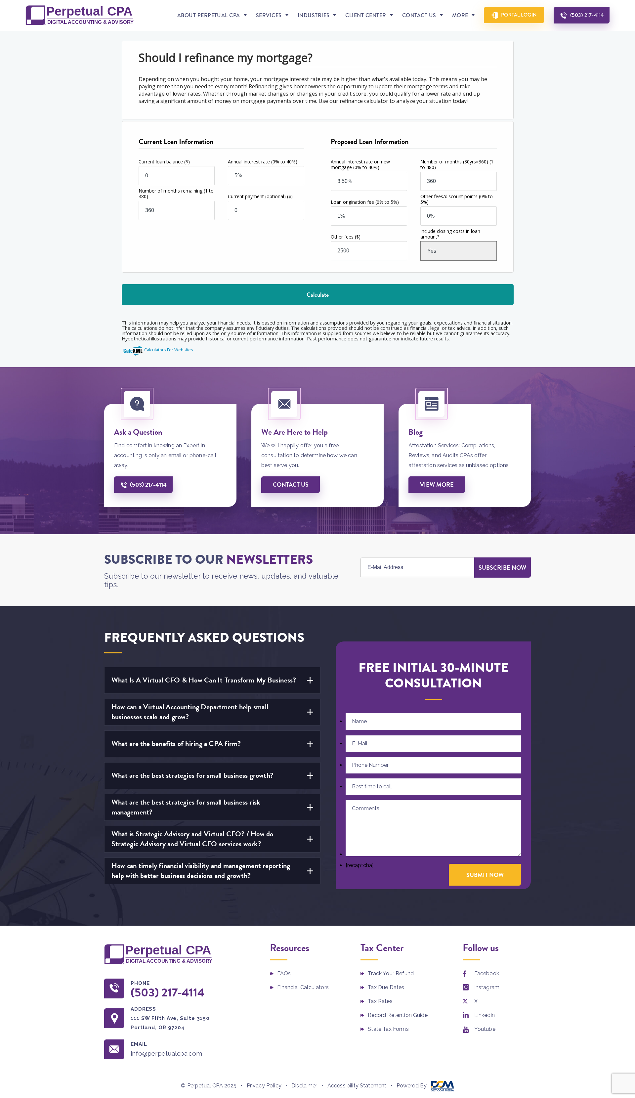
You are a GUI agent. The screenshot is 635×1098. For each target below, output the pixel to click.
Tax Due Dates (386, 987)
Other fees (345, 237)
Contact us (291, 484)
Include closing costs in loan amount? (450, 234)
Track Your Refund (391, 973)
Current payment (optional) (260, 196)
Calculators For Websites (168, 350)
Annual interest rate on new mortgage (360, 164)
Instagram (486, 987)
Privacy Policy (264, 1085)
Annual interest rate (262, 161)
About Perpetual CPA (208, 15)
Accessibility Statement (357, 1085)
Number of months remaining (176, 193)
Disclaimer (304, 1085)
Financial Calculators (303, 987)
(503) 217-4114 (587, 15)
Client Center (365, 15)
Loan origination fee (365, 202)
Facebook (486, 973)
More (460, 15)
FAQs (284, 973)
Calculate (318, 294)
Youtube (484, 1029)
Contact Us (419, 15)
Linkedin (484, 1015)
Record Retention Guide (398, 1015)
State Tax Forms (388, 1029)
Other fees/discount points (456, 199)
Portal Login (519, 15)
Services (269, 15)
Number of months (456, 164)
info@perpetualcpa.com (166, 1053)
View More (437, 484)
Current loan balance (164, 161)
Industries (314, 15)
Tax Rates (380, 1001)
